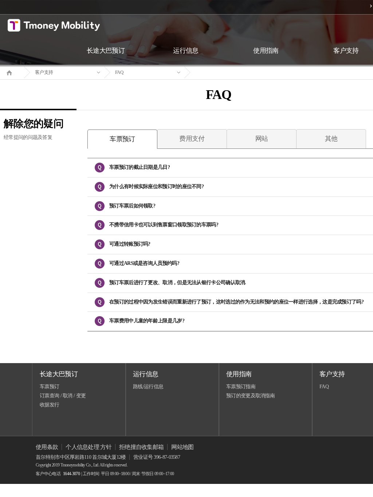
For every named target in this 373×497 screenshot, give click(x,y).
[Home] (12, 72)
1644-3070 (71, 473)
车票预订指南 (240, 386)
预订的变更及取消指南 (250, 395)
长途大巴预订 (59, 374)
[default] (224, 73)
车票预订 (49, 386)
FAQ (119, 72)
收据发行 (49, 404)
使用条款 (47, 447)
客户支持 (44, 72)
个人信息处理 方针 (88, 447)
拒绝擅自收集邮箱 (141, 447)
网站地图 (182, 447)
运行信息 (145, 374)
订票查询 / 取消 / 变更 (63, 395)
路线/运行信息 (148, 386)
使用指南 (238, 374)
